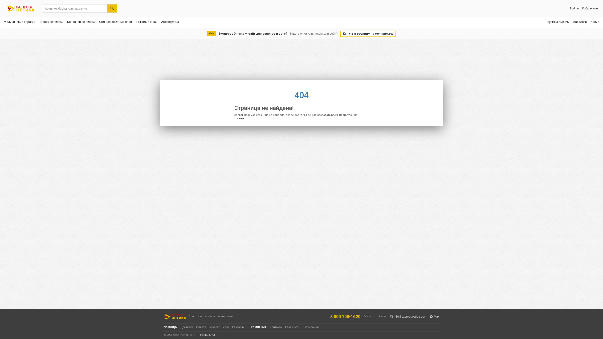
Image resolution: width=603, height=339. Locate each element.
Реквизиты (292, 327)
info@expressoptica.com (410, 316)
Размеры (238, 327)
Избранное (590, 8)
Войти (574, 8)
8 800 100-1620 (345, 316)
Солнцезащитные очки (115, 22)
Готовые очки (146, 22)
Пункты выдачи (558, 22)
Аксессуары (170, 22)
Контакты (276, 327)
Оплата (201, 327)
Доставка (186, 327)
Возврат (214, 327)
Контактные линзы (81, 22)
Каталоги (580, 22)
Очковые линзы (51, 22)
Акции (595, 22)
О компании (310, 327)
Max (436, 316)
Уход (226, 327)
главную (239, 118)
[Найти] (112, 8)
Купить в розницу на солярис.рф (368, 33)
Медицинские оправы (19, 22)
